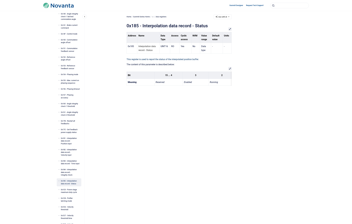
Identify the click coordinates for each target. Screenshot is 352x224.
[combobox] (289, 5)
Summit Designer (236, 5)
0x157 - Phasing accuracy (67, 96)
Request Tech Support (254, 5)
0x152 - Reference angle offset (68, 58)
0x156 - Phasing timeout (70, 89)
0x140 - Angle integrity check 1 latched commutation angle (69, 16)
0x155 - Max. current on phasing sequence (70, 81)
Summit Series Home (141, 17)
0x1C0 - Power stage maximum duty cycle (69, 191)
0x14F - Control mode (69, 34)
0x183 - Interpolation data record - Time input (70, 162)
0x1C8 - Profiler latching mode (67, 199)
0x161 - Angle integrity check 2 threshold (69, 113)
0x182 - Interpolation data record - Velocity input (69, 152)
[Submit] (273, 5)
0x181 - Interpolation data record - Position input (69, 141)
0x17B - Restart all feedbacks (68, 122)
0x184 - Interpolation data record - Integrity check (69, 172)
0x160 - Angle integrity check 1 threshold (69, 105)
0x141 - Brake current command (69, 26)
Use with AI (222, 17)
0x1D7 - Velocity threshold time (67, 216)
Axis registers (161, 17)
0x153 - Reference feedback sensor (68, 67)
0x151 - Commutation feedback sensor (69, 49)
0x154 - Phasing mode (69, 74)
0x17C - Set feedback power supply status (69, 130)
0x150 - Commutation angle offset (69, 41)
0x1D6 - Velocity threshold (67, 208)
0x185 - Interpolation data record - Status (69, 182)
